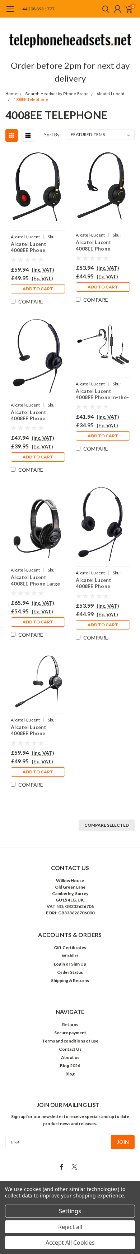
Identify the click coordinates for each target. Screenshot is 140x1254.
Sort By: (52, 134)
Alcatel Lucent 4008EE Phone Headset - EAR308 (33, 415)
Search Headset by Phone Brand (57, 94)
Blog (70, 1073)
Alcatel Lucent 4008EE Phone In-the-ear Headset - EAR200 (103, 394)
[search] (104, 9)
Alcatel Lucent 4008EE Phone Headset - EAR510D (35, 247)
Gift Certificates (70, 947)
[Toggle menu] (10, 12)
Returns (70, 1024)
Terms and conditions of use (70, 1041)
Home (11, 94)
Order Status (70, 972)
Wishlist (70, 955)
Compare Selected (106, 825)
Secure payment (70, 1032)
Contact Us (70, 1049)
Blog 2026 (70, 1065)
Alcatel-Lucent (110, 94)
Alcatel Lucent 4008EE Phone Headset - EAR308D (100, 583)
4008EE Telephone (30, 99)
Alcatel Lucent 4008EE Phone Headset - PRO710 (34, 730)
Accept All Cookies (70, 1242)
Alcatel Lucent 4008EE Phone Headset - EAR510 (98, 245)
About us (70, 1057)
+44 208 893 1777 (37, 8)
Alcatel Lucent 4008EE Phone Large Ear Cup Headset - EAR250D (35, 580)
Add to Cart (38, 288)
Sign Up (78, 964)
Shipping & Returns (70, 980)
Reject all (70, 1227)
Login (59, 964)
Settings (70, 1211)
